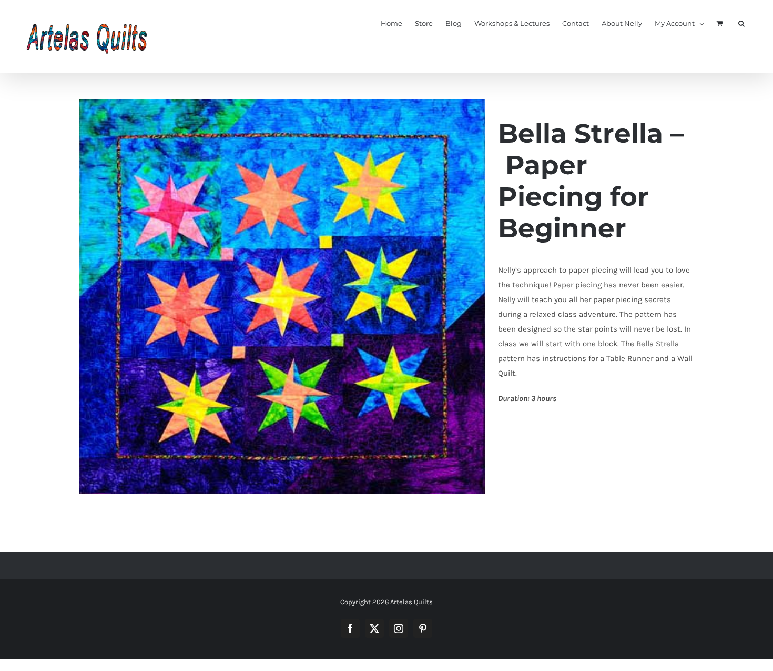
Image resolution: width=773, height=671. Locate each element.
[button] (741, 22)
